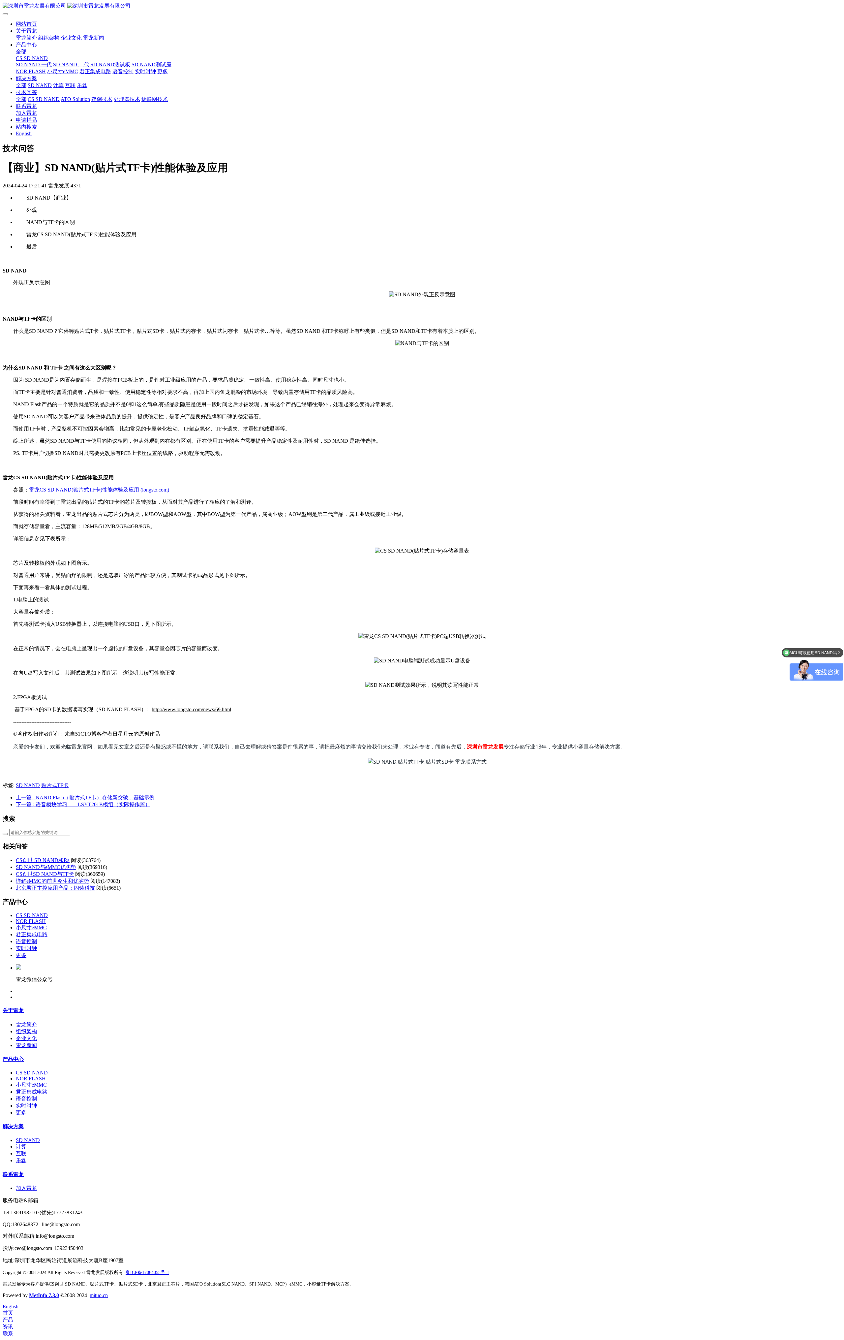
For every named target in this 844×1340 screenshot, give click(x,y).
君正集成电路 (31, 934)
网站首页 (26, 24)
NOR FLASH (31, 921)
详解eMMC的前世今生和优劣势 (52, 881)
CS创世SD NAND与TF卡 (45, 874)
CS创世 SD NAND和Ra (43, 860)
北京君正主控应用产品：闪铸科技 (55, 888)
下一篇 (83, 804)
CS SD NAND (32, 915)
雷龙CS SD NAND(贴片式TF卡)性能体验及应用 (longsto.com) (99, 490)
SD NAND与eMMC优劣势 (46, 867)
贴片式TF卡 (55, 785)
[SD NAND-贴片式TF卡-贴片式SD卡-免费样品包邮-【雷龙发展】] (422, 6)
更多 (21, 955)
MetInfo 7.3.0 (44, 1295)
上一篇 (85, 797)
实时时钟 (26, 948)
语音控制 (26, 941)
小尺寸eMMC (31, 927)
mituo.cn (99, 1295)
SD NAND (28, 785)
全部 (21, 51)
